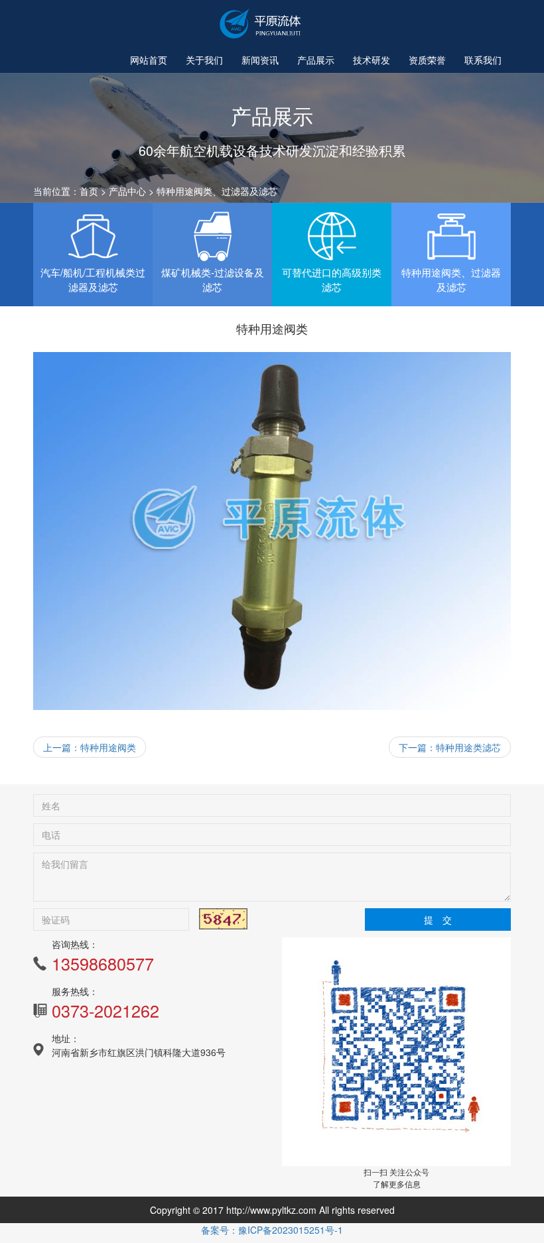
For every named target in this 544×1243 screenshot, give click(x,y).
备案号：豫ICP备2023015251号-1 (272, 1229)
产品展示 (315, 59)
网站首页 (148, 59)
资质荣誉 (427, 59)
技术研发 (371, 59)
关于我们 (204, 59)
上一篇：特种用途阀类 (89, 747)
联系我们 (483, 59)
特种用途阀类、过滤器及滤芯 (217, 191)
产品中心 (127, 191)
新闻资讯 (260, 59)
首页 (89, 191)
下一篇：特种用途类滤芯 (450, 747)
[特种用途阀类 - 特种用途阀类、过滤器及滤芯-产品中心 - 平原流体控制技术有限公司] (262, 23)
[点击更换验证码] (223, 918)
